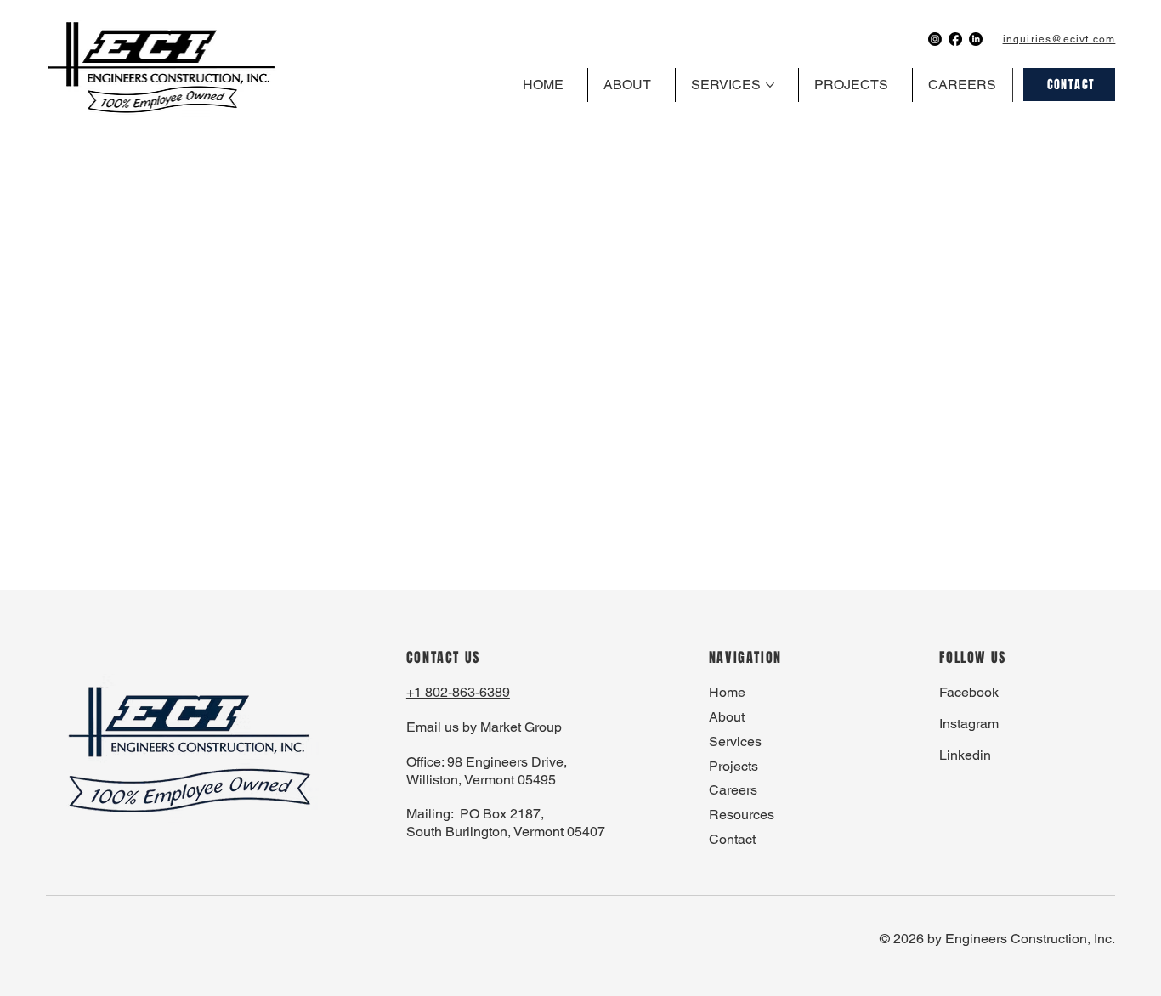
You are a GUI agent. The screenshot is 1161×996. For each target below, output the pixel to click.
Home (727, 692)
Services (735, 741)
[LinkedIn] (976, 39)
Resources (741, 814)
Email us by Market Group (484, 727)
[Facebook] (955, 39)
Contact (732, 839)
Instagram (969, 724)
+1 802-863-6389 (458, 692)
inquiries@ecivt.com (1059, 39)
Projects (733, 766)
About (727, 717)
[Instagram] (935, 39)
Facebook (969, 692)
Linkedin (965, 755)
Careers (733, 790)
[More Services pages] (770, 85)
